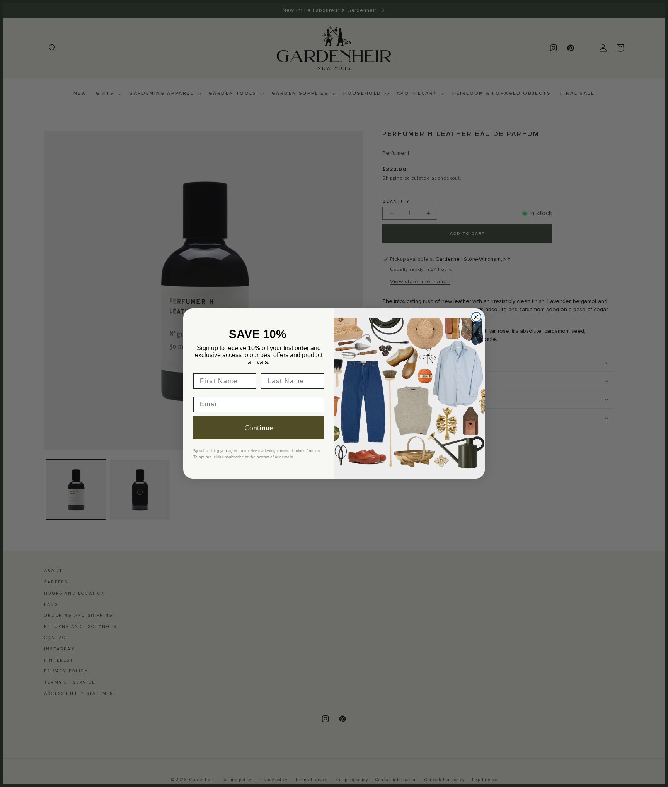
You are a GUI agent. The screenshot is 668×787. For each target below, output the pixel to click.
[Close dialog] (476, 317)
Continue (258, 427)
